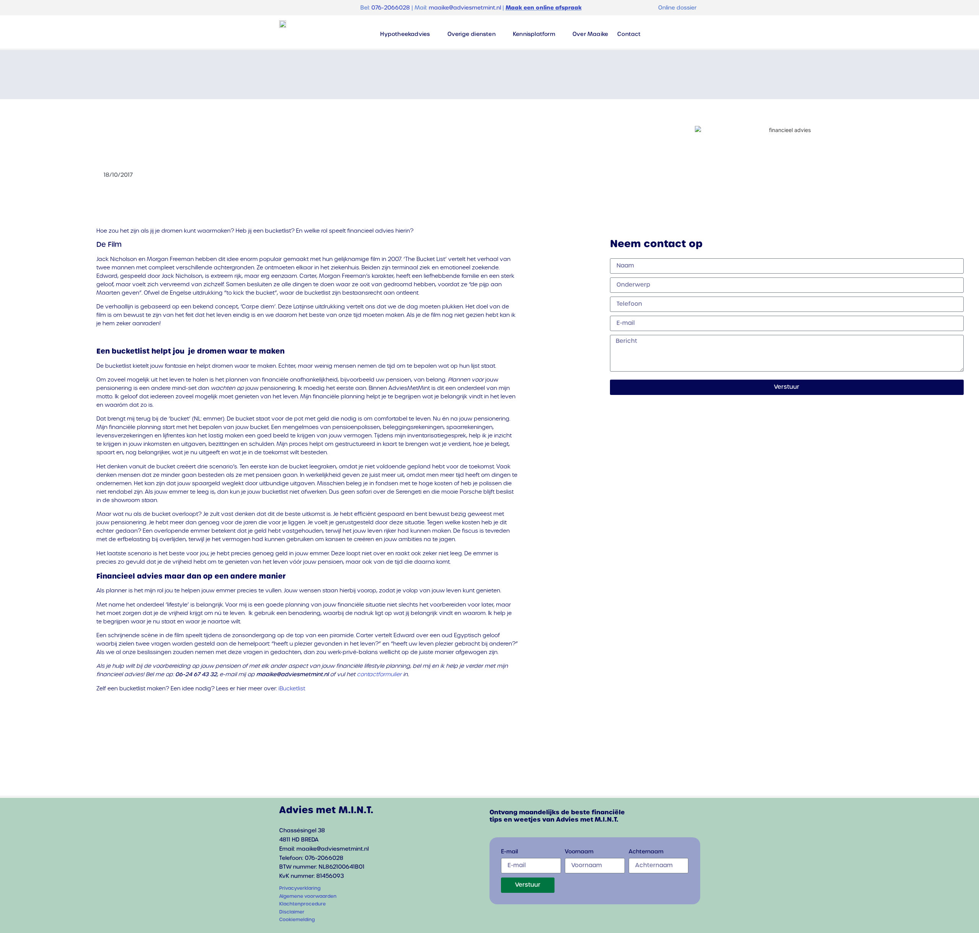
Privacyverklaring (299, 888)
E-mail (509, 852)
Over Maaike (590, 34)
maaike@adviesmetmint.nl (465, 7)
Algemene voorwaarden (308, 896)
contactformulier (379, 674)
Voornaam (579, 852)
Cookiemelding (297, 920)
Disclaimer (291, 912)
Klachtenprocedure (302, 904)
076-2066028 (390, 7)
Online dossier (677, 7)
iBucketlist (291, 688)
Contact (629, 34)
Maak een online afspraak (544, 7)
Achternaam (646, 852)
